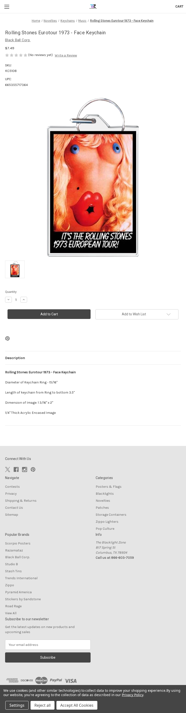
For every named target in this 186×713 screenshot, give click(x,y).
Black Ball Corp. (17, 557)
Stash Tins (13, 571)
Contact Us (14, 508)
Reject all (42, 705)
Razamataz (14, 550)
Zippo (9, 585)
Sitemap (11, 515)
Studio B (11, 564)
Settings (16, 705)
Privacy (11, 494)
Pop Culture (105, 529)
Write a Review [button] (66, 55)
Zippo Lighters (107, 522)
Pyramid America (18, 592)
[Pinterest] (7, 338)
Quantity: (11, 292)
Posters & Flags (109, 487)
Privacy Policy (132, 694)
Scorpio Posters (18, 543)
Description (15, 358)
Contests (12, 487)
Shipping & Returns (21, 501)
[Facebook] (16, 469)
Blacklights (105, 494)
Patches (102, 508)
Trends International (21, 578)
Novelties (103, 501)
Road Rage (13, 606)
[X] (7, 469)
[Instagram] (24, 469)
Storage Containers (111, 515)
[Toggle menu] (6, 6)
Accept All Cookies (76, 705)
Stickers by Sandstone (23, 599)
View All (10, 613)
